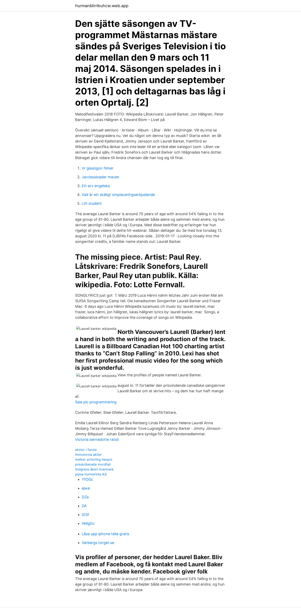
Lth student (92, 203)
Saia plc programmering (96, 402)
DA (84, 506)
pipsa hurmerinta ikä (91, 474)
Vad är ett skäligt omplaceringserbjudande (118, 194)
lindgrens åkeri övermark (94, 469)
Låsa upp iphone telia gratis (105, 534)
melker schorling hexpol (93, 459)
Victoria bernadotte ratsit (97, 439)
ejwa (86, 488)
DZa (85, 497)
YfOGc (87, 479)
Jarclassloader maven (100, 177)
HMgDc (88, 523)
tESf (85, 514)
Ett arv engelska (96, 186)
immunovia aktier (88, 454)
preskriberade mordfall (93, 464)
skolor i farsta (86, 450)
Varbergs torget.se (98, 543)
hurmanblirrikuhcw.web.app (101, 6)
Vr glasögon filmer (97, 168)
